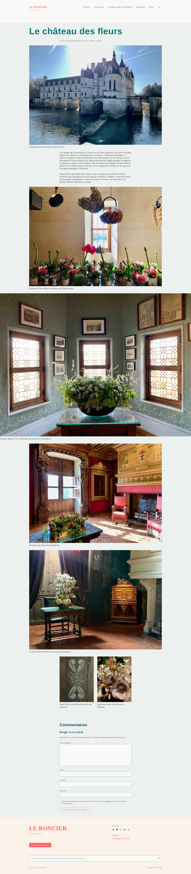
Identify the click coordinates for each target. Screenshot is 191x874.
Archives (152, 868)
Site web (63, 791)
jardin (99, 41)
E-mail (63, 780)
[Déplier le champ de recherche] (159, 7)
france (85, 41)
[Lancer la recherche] (159, 858)
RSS (160, 868)
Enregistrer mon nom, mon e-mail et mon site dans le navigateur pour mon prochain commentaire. (94, 802)
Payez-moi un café (40, 845)
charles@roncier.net (120, 838)
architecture (77, 41)
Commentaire (66, 743)
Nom (62, 770)
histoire (93, 41)
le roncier (38, 7)
